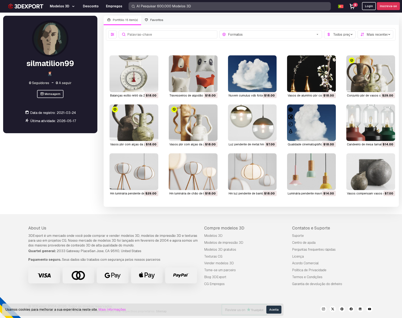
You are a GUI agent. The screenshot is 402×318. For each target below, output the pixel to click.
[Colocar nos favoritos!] (152, 86)
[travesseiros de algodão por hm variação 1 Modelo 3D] (193, 73)
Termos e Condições (307, 277)
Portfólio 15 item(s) (125, 20)
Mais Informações (112, 309)
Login (369, 6)
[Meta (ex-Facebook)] (351, 309)
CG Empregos (214, 284)
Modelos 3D (213, 235)
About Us (37, 228)
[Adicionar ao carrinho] (143, 86)
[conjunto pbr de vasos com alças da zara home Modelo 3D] (370, 73)
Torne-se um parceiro (220, 270)
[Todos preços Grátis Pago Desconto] (340, 34)
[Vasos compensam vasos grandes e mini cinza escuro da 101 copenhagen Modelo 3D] (370, 171)
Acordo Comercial (305, 263)
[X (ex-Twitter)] (333, 309)
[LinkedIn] (360, 309)
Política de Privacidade (309, 270)
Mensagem (52, 94)
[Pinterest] (342, 309)
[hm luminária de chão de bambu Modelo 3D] (193, 171)
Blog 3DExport (215, 277)
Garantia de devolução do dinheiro (317, 284)
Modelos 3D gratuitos (220, 249)
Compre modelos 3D (224, 228)
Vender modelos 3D (219, 263)
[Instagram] (323, 309)
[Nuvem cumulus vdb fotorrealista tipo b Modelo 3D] (252, 73)
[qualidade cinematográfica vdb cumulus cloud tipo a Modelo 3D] (311, 122)
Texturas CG (213, 256)
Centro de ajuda (304, 242)
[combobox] (274, 34)
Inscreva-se (388, 6)
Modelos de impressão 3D (223, 242)
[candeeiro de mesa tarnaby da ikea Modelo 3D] (370, 122)
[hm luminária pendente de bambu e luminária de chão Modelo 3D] (134, 171)
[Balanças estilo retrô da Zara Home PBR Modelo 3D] (134, 73)
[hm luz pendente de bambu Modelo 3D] (252, 171)
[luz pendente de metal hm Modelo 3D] (252, 122)
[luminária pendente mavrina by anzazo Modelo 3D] (311, 171)
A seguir (64, 83)
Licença (298, 256)
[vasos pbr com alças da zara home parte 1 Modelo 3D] (193, 122)
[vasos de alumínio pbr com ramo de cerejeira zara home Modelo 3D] (311, 73)
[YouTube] (369, 309)
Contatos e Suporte (311, 228)
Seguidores (39, 83)
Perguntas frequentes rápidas (314, 249)
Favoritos (156, 20)
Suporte (298, 235)
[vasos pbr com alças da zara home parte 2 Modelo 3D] (134, 122)
